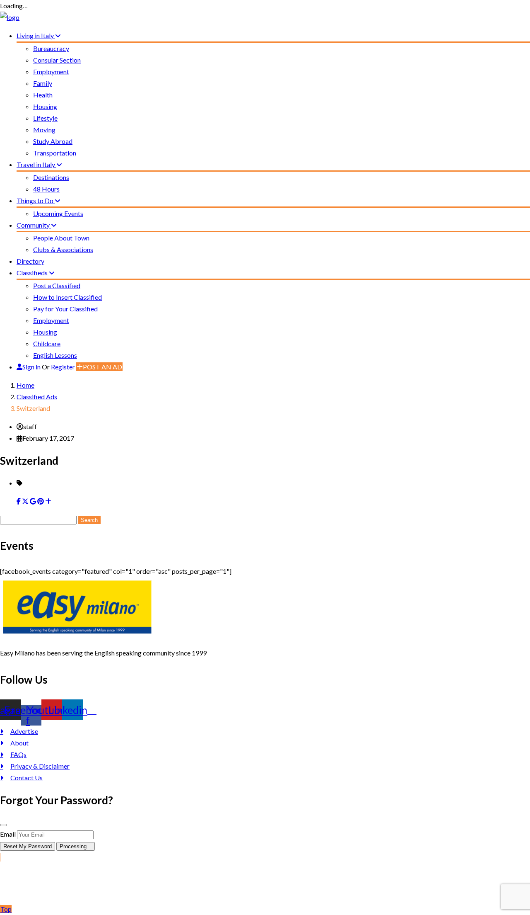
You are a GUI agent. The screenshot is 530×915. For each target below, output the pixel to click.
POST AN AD (102, 367)
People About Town (61, 238)
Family (42, 83)
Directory (30, 261)
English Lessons (55, 355)
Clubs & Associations (63, 249)
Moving (44, 129)
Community (34, 225)
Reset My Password (27, 846)
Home (25, 385)
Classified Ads (37, 396)
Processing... (76, 846)
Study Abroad (52, 141)
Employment (51, 71)
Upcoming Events (58, 213)
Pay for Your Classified (65, 309)
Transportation (54, 153)
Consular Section (57, 60)
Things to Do (36, 200)
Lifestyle (45, 118)
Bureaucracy (51, 48)
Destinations (51, 177)
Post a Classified (56, 285)
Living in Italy (36, 35)
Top (6, 909)
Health (43, 95)
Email (8, 834)
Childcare (46, 343)
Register (63, 367)
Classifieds (33, 273)
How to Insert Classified (67, 297)
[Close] (3, 825)
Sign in (31, 367)
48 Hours (46, 189)
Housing (45, 106)
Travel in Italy (36, 164)
